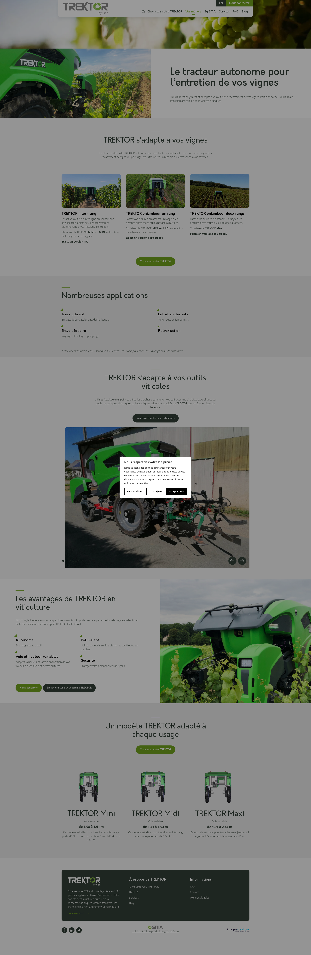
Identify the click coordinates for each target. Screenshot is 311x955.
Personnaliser (134, 491)
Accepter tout (176, 491)
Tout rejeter (155, 491)
